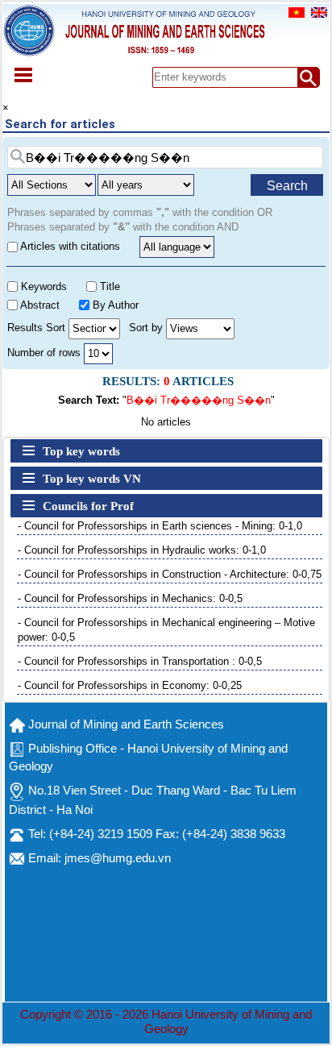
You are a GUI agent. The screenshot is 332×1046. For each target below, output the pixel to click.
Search (287, 186)
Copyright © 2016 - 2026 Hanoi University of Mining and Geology (166, 1022)
